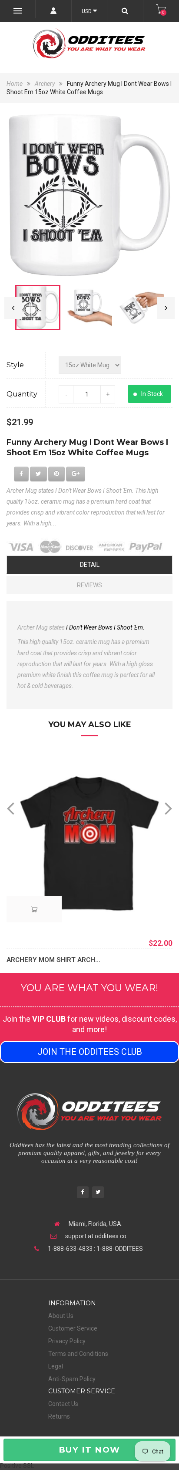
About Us (60, 1315)
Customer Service (72, 1328)
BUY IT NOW (89, 1450)
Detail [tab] (89, 564)
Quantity (22, 394)
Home (15, 83)
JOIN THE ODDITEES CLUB (89, 1052)
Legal (55, 1366)
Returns (59, 1416)
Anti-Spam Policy (72, 1378)
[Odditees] (89, 43)
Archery (45, 83)
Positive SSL (17, 1465)
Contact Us (63, 1403)
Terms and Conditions (78, 1353)
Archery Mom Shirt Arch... (53, 960)
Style (15, 365)
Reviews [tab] (89, 585)
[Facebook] (83, 1193)
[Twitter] (98, 1193)
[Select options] (34, 909)
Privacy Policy (67, 1341)
